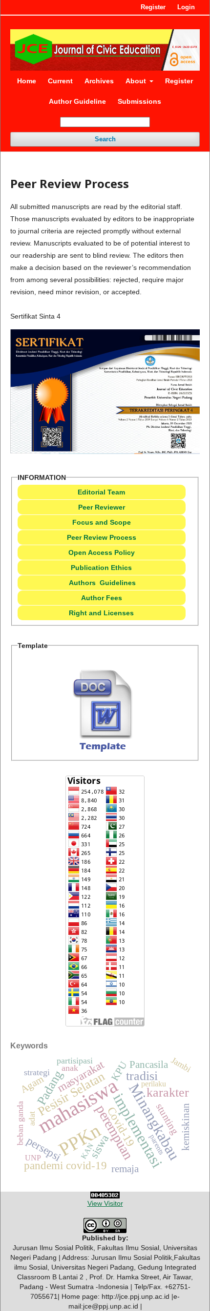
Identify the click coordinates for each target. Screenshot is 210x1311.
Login (186, 7)
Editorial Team (101, 492)
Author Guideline (77, 101)
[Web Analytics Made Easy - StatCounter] (105, 1195)
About (137, 81)
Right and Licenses (101, 613)
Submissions (139, 101)
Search (105, 139)
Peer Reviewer (101, 507)
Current (60, 81)
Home (26, 81)
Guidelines (118, 583)
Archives (99, 81)
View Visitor (105, 1203)
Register (179, 81)
